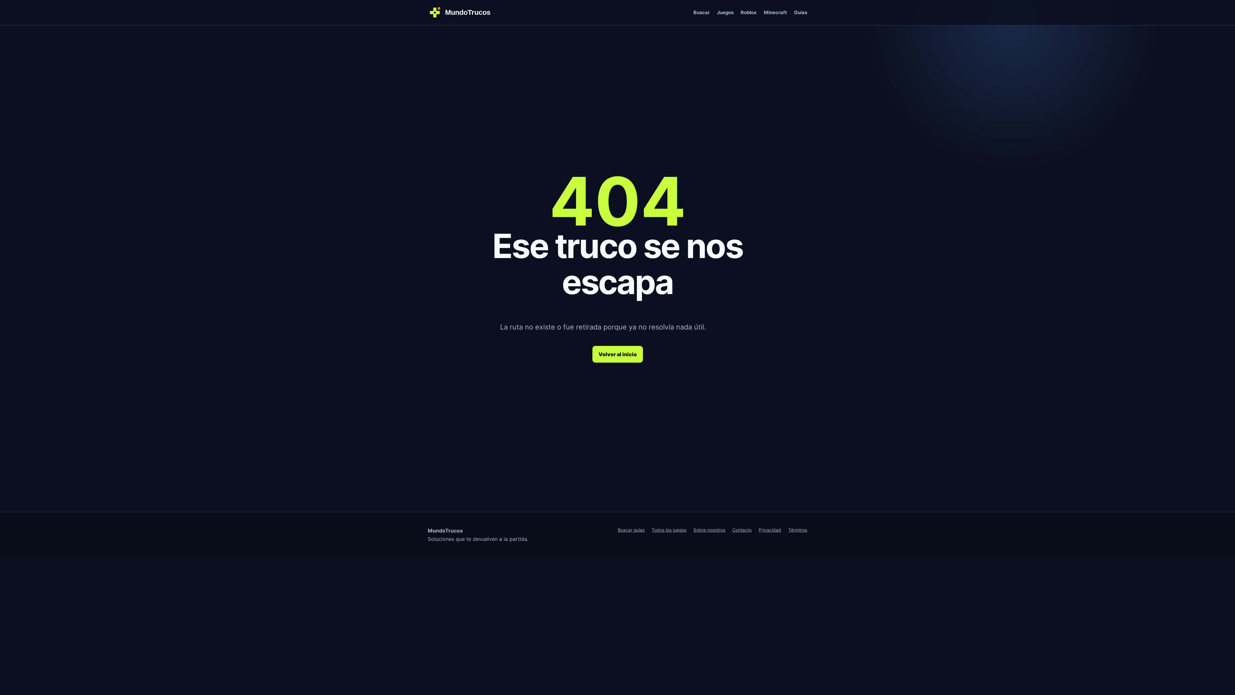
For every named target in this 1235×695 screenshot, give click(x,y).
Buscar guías (631, 530)
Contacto (742, 530)
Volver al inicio (618, 354)
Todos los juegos (669, 530)
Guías (800, 12)
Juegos (725, 12)
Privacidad (770, 530)
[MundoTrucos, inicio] (463, 12)
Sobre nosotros (709, 530)
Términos (797, 530)
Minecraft (775, 12)
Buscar (701, 12)
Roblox (749, 12)
